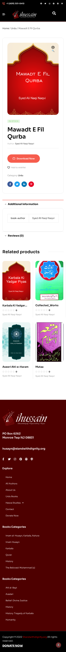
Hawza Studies (13, 502)
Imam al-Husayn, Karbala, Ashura (22, 535)
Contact (10, 509)
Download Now (26, 158)
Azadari (9, 594)
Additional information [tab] (23, 204)
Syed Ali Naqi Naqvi (24, 143)
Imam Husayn (13, 542)
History (9, 561)
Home (5, 28)
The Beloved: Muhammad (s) (20, 567)
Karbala (9, 548)
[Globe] (57, 3)
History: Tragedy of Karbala (19, 613)
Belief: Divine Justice (16, 600)
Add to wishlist (18, 167)
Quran (9, 555)
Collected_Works (46, 305)
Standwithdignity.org (35, 637)
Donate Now (12, 515)
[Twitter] (45, 3)
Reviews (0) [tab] (16, 235)
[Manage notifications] (58, 645)
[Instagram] (49, 3)
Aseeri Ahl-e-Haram (15, 367)
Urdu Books (12, 496)
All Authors (11, 483)
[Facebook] (41, 3)
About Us (10, 490)
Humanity (11, 619)
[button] (53, 49)
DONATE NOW (12, 646)
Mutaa (39, 367)
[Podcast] (62, 3)
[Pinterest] (53, 3)
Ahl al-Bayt (11, 587)
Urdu (14, 28)
